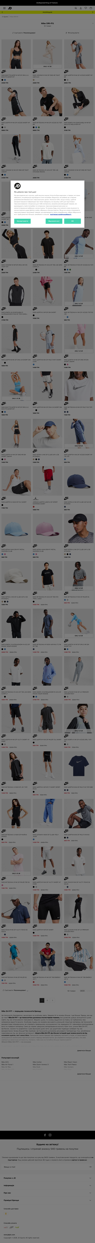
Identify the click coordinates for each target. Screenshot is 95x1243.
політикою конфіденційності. (60, 214)
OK (72, 221)
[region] (47, 204)
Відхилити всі (53, 221)
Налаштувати (22, 221)
